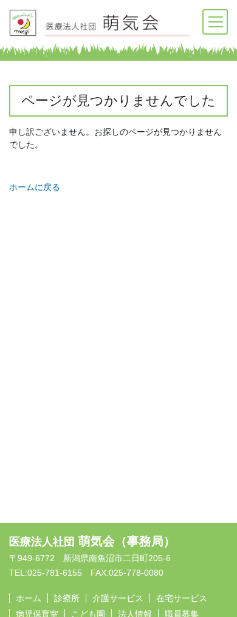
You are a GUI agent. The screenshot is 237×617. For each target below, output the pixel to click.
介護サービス (117, 598)
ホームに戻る (34, 187)
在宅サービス (181, 598)
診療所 (67, 598)
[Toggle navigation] (215, 22)
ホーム (28, 598)
